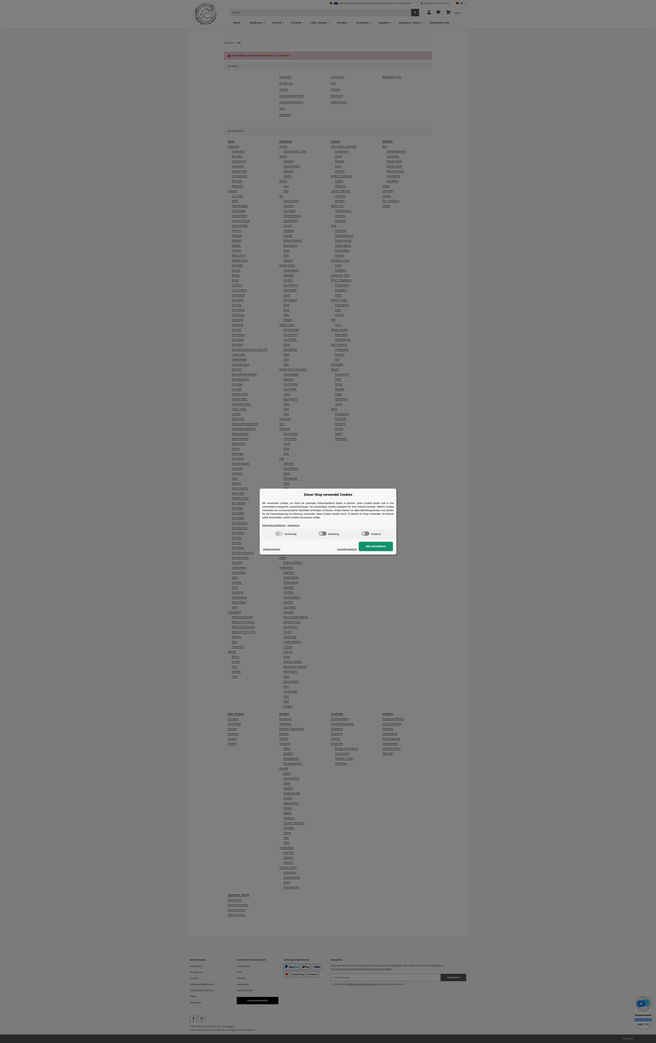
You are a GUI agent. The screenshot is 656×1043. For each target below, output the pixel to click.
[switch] (279, 533)
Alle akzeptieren (376, 546)
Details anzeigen (271, 549)
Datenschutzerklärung (274, 525)
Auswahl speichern (347, 549)
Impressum (293, 525)
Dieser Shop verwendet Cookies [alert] (328, 495)
